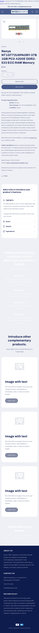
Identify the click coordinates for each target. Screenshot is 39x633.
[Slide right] (24, 42)
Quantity (4, 71)
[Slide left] (15, 42)
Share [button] (5, 176)
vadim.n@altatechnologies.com (17, 163)
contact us (33, 137)
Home (2, 1)
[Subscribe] (33, 543)
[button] (2, 12)
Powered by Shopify (24, 628)
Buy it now (19, 87)
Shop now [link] (11, 400)
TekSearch (16, 628)
